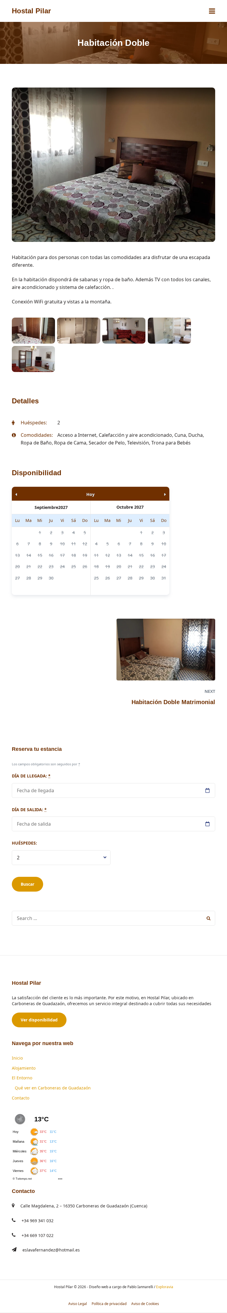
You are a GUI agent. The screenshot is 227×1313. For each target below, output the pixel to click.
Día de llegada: (31, 776)
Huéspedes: (24, 843)
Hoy (90, 494)
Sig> (145, 494)
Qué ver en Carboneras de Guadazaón (53, 1088)
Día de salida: (29, 809)
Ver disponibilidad (39, 1020)
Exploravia (164, 1286)
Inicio (17, 1058)
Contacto (20, 1098)
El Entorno (22, 1078)
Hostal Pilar (31, 11)
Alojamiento (23, 1068)
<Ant (35, 494)
